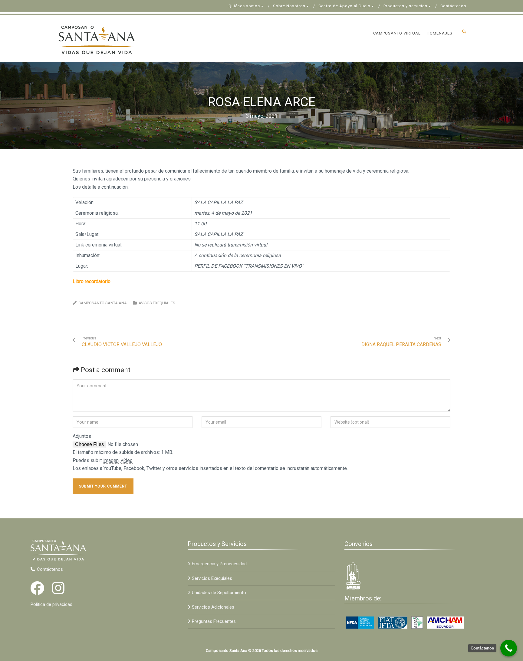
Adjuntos (82, 436)
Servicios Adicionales (213, 607)
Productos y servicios (405, 6)
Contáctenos (453, 6)
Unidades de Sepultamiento (219, 592)
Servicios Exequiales (212, 578)
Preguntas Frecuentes (214, 621)
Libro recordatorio (91, 281)
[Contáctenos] (508, 648)
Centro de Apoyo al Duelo (344, 6)
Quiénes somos (244, 6)
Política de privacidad (51, 604)
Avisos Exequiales (157, 303)
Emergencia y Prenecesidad (219, 564)
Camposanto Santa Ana (102, 303)
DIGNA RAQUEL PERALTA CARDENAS (401, 344)
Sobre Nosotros (289, 6)
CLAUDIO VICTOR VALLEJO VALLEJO (122, 341)
